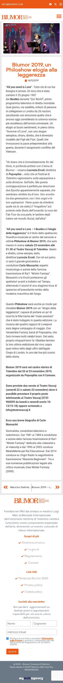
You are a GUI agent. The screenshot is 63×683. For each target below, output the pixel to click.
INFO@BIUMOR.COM (12, 5)
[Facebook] (50, 4)
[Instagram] (60, 4)
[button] (59, 16)
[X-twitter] (55, 4)
